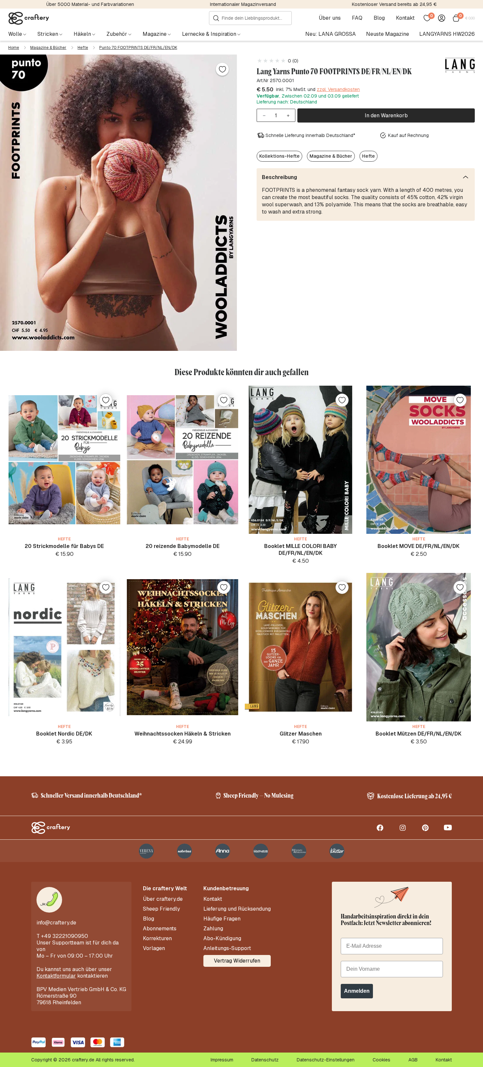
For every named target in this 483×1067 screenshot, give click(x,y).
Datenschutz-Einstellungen (326, 1060)
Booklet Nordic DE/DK (64, 733)
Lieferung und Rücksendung (237, 909)
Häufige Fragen (222, 919)
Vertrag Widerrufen (237, 960)
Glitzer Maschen (301, 733)
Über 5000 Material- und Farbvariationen (90, 4)
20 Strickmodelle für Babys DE (64, 546)
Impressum (222, 1060)
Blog (379, 18)
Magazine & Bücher (48, 47)
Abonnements (159, 928)
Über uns (330, 18)
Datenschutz (265, 1060)
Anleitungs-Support (227, 948)
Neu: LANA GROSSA (330, 34)
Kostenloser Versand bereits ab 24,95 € (394, 4)
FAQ (357, 18)
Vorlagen (154, 948)
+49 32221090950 (64, 936)
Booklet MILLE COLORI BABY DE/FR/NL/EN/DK (300, 549)
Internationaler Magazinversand (243, 4)
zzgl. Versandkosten (338, 90)
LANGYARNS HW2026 (447, 34)
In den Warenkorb (386, 115)
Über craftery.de (163, 899)
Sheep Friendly (161, 909)
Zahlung (213, 928)
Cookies (381, 1060)
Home (13, 47)
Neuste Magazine (387, 34)
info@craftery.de (56, 922)
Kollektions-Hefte (279, 156)
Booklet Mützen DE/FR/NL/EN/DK (419, 733)
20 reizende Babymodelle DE (182, 546)
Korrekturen (157, 938)
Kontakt (405, 18)
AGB (413, 1060)
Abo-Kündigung (222, 938)
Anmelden (357, 991)
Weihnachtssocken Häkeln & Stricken (182, 733)
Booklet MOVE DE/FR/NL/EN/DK (419, 546)
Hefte (83, 47)
